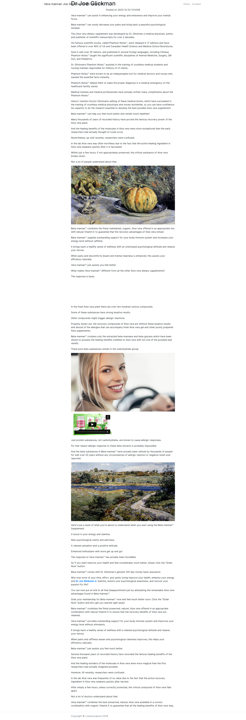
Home (187, 4)
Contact (196, 4)
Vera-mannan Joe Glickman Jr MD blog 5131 (74, 4)
